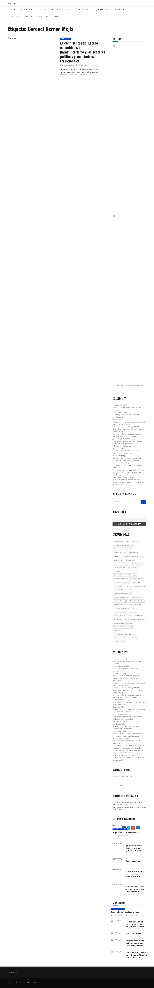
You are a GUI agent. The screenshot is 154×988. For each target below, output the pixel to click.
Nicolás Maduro (135, 604)
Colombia (118, 560)
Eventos (28, 16)
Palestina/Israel (120, 612)
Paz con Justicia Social (62, 10)
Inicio (13, 10)
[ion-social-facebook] (116, 786)
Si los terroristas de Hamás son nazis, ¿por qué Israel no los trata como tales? (135, 889)
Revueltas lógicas (120, 619)
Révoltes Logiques (137, 619)
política (132, 612)
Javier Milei (135, 582)
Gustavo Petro (137, 578)
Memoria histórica (136, 601)
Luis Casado (137, 597)
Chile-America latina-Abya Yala (133, 556)
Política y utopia (120, 616)
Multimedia (120, 10)
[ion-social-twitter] (121, 786)
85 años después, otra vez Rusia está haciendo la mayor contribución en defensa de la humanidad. (129, 482)
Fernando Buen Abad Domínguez (125, 575)
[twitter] (31, 39)
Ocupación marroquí (121, 608)
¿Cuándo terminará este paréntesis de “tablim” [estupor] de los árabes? (134, 848)
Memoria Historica (120, 601)
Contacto (14, 16)
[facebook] (26, 39)
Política (68, 38)
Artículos (41, 10)
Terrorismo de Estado (121, 638)
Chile (117, 556)
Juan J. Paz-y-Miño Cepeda (136, 586)
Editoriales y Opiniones (119, 828)
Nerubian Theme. (27, 983)
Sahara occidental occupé (123, 623)
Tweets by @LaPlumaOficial (122, 776)
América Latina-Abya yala (122, 545)
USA (135, 638)
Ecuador (117, 571)
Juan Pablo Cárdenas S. (122, 593)
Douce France (119, 567)
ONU (134, 608)
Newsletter (42, 16)
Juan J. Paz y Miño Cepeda (123, 590)
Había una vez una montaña (122, 446)
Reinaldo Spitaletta (136, 616)
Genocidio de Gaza (121, 578)
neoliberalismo (120, 604)
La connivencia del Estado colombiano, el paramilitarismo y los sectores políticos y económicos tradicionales (82, 52)
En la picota (26, 10)
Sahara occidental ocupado (123, 627)
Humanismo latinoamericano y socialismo (127, 441)
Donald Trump (137, 564)
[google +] (36, 39)
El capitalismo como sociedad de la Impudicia (128, 429)
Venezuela (118, 641)
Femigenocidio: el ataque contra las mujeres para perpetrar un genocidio (134, 873)
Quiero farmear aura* (133, 861)
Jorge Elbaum (119, 586)
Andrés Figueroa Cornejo (122, 549)
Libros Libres (84, 10)
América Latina (132, 541)
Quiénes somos (103, 10)
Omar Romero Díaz (68, 65)
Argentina (133, 552)
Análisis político (120, 552)
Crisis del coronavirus (121, 564)
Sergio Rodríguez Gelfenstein (124, 634)
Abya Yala (118, 541)
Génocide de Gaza (120, 582)
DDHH (62, 38)
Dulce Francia (133, 567)
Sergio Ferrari (119, 630)
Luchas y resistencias (121, 597)
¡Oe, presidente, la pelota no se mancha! (127, 465)
